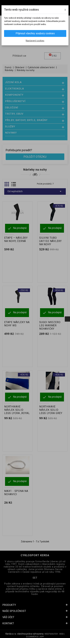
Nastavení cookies (35, 40)
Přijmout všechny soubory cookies (35, 33)
